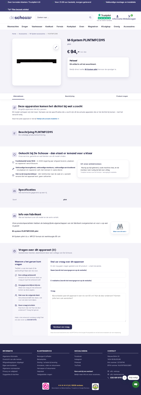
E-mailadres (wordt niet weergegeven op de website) (71, 280)
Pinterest (77, 362)
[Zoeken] (90, 17)
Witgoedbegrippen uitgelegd (13, 362)
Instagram (78, 359)
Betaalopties (41, 359)
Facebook (78, 356)
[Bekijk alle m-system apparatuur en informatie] (120, 228)
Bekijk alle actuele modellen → (48, 119)
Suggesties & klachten (11, 374)
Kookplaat (71, 26)
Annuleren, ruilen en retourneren (48, 365)
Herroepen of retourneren (46, 368)
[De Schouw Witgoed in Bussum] (21, 17)
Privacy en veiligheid (10, 371)
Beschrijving (69, 96)
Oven (81, 26)
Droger (25, 26)
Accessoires (129, 26)
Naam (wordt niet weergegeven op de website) (69, 270)
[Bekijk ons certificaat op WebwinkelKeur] (45, 386)
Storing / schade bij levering (47, 362)
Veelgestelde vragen (44, 374)
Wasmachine (13, 26)
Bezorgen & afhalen (44, 356)
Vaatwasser (37, 26)
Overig (117, 26)
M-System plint (91, 69)
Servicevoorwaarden (103, 332)
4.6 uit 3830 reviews (104, 20)
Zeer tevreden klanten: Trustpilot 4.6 (24, 2)
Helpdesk (40, 371)
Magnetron (93, 26)
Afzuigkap (105, 26)
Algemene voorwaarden (11, 368)
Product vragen (122, 96)
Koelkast (49, 26)
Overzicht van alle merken (12, 359)
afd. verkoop (115, 371)
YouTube (77, 365)
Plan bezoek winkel (20, 9)
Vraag (53, 291)
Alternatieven (18, 96)
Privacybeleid (89, 332)
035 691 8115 (31, 320)
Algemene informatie (10, 356)
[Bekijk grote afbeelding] (56, 47)
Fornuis (60, 26)
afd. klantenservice (117, 374)
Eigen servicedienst (10, 365)
